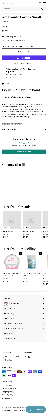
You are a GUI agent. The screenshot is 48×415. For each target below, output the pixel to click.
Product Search (8, 385)
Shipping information (12, 124)
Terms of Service (9, 388)
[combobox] (24, 9)
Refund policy (7, 395)
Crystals (5, 21)
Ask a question (9, 129)
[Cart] (39, 3)
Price (4, 26)
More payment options (24, 63)
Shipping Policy (8, 392)
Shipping (15, 46)
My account (7, 398)
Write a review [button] (24, 151)
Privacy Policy (19, 410)
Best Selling (27, 248)
